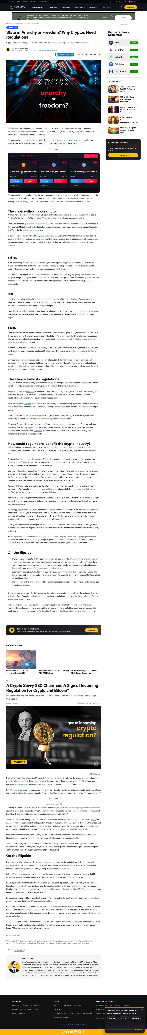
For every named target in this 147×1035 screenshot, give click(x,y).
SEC (94, 793)
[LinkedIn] (119, 1)
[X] (125, 1)
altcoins (62, 215)
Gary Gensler (20, 784)
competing (45, 302)
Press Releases (17, 1010)
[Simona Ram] (8, 49)
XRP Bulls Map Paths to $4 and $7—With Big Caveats (129, 109)
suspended (38, 430)
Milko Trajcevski (12, 703)
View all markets (28, 156)
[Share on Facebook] (86, 54)
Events (19, 1)
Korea (93, 820)
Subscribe (131, 7)
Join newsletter (42, 1)
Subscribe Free (123, 155)
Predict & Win (90, 156)
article (33, 808)
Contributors (35, 1005)
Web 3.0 (126, 1005)
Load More (53, 987)
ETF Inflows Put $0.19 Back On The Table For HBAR (128, 130)
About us (12, 1)
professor (10, 865)
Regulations (12, 27)
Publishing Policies (19, 1014)
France (9, 823)
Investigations (101, 1005)
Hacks (98, 1014)
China (56, 407)
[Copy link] (99, 54)
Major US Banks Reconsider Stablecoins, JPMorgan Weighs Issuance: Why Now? (128, 120)
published (30, 391)
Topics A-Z (77, 1005)
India (64, 407)
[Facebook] (113, 1)
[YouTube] (116, 1)
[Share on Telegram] (95, 54)
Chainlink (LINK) (51, 218)
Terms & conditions (61, 1018)
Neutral (135, 1019)
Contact (25, 1)
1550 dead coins (79, 351)
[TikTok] (110, 1)
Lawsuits (118, 1005)
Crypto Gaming (101, 1010)
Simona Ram (23, 48)
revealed (27, 403)
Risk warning (87, 1013)
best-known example (31, 230)
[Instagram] (122, 1)
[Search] (121, 7)
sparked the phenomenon (34, 224)
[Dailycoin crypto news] (19, 7)
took (38, 348)
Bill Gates (67, 823)
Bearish (124, 1019)
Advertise (33, 1)
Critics (34, 572)
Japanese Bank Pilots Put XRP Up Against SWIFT (128, 89)
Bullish (112, 1019)
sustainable (89, 281)
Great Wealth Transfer (31, 910)
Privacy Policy (75, 1013)
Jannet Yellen (92, 889)
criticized (54, 424)
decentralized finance (48, 236)
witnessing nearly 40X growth (66, 140)
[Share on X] (82, 54)
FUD (93, 311)
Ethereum (82, 835)
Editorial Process (32, 1010)
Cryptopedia (66, 1005)
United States (71, 386)
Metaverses (100, 1018)
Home (7, 23)
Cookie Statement (60, 1013)
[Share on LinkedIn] (91, 54)
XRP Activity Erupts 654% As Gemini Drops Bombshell (128, 99)
